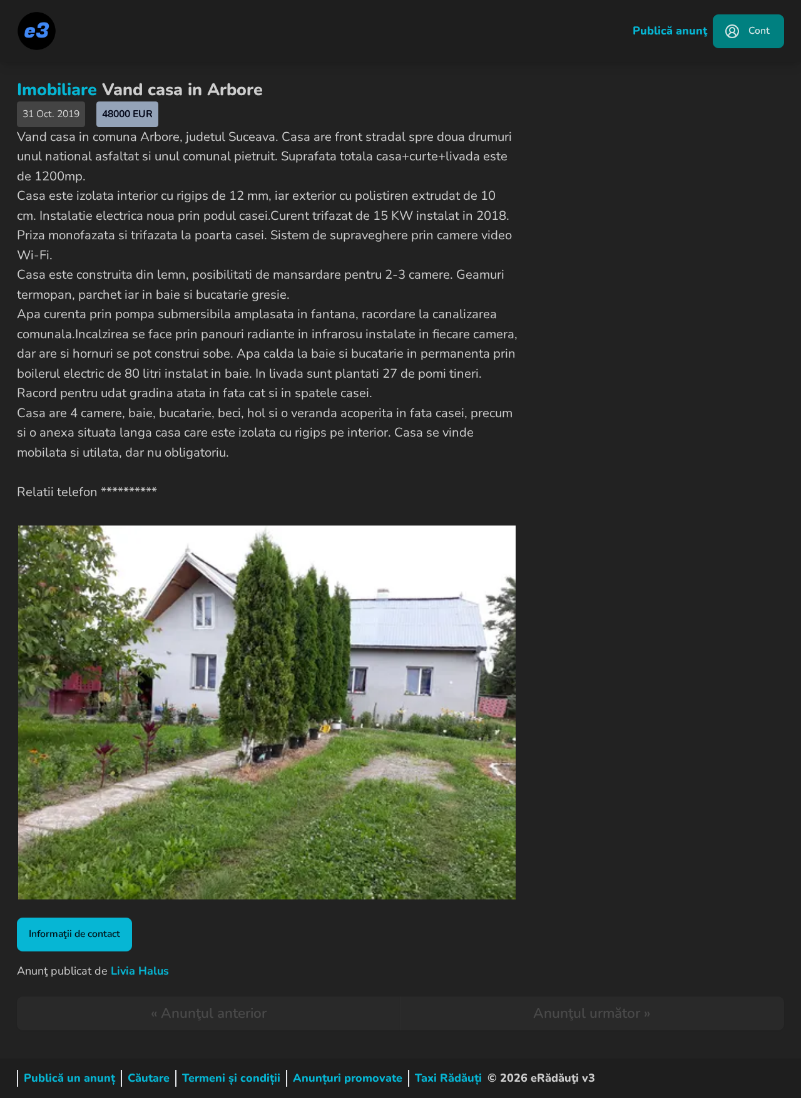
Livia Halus (140, 970)
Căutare (149, 1077)
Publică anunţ (670, 30)
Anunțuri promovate (347, 1077)
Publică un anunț (69, 1077)
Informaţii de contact (74, 934)
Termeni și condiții (231, 1077)
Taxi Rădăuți (448, 1077)
